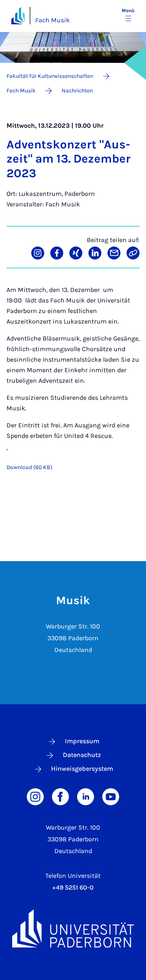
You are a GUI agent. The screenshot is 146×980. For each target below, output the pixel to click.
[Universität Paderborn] (73, 928)
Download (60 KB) (29, 467)
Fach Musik (52, 20)
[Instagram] (35, 796)
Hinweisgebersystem (82, 768)
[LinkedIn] (85, 796)
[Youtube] (110, 796)
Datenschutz (82, 755)
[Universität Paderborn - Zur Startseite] (18, 15)
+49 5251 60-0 (73, 887)
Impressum (82, 741)
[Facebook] (60, 796)
